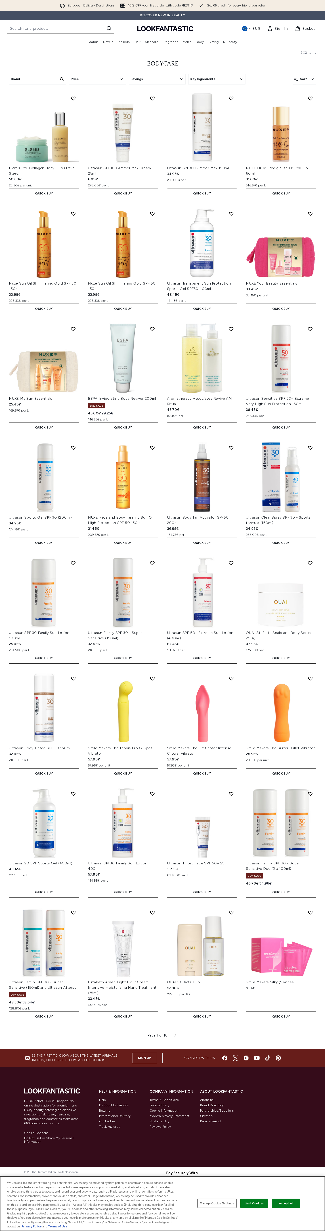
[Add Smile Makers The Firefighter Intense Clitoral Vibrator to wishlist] (231, 678)
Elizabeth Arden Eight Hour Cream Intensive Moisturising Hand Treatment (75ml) (122, 987)
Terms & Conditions (164, 1100)
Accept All (286, 1203)
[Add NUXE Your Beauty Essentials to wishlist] (310, 213)
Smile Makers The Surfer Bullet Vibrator (280, 748)
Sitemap (206, 1116)
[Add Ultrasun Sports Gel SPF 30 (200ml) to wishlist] (73, 447)
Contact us (107, 1121)
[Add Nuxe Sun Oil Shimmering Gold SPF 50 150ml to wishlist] (152, 213)
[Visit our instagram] (246, 1058)
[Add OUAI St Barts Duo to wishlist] (231, 912)
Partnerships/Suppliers (217, 1111)
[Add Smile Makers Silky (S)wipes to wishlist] (310, 912)
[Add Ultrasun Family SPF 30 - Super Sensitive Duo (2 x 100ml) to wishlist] (310, 793)
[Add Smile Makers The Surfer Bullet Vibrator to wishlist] (310, 678)
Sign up (144, 1058)
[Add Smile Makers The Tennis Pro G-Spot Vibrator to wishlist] (152, 678)
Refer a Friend (210, 1121)
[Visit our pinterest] (278, 1058)
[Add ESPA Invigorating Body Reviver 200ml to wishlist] (152, 329)
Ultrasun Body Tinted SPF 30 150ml (40, 748)
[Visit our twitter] (235, 1058)
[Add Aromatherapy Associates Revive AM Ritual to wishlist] (231, 329)
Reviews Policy (160, 1127)
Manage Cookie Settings (217, 1203)
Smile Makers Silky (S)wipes (270, 982)
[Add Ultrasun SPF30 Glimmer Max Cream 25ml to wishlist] (152, 98)
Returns (104, 1111)
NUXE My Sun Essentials (30, 398)
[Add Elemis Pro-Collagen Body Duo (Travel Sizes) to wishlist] (73, 98)
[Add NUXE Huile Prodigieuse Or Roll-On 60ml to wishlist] (310, 98)
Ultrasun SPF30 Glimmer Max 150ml (198, 168)
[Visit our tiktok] (267, 1058)
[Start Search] (109, 28)
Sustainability (160, 1121)
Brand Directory (212, 1105)
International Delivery (114, 1116)
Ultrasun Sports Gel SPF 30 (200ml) (40, 517)
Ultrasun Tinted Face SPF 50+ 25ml (198, 863)
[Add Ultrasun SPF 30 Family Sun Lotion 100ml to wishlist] (73, 563)
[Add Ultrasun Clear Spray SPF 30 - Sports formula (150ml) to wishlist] (310, 447)
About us (207, 1100)
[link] (278, 28)
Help (102, 1100)
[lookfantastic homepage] (165, 28)
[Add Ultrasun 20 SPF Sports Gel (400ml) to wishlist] (73, 793)
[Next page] (175, 1035)
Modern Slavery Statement (170, 1116)
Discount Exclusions (114, 1105)
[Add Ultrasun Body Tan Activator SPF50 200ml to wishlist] (231, 447)
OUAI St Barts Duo (183, 982)
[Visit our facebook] (224, 1058)
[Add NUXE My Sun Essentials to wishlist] (73, 329)
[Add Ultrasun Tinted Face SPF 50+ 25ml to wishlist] (231, 793)
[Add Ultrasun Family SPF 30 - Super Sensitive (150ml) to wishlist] (152, 563)
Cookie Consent (36, 1133)
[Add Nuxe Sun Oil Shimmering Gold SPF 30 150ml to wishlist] (73, 213)
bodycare (162, 64)
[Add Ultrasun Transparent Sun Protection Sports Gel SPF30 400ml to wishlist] (231, 213)
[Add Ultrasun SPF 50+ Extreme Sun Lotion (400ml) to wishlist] (231, 563)
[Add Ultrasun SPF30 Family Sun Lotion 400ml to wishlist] (152, 793)
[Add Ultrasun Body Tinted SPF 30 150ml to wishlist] (73, 678)
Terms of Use (57, 1226)
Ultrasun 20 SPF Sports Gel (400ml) (40, 863)
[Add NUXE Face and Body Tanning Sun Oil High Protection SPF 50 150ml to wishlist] (152, 447)
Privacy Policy (160, 1105)
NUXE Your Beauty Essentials (271, 283)
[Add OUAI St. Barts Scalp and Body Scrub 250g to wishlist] (310, 563)
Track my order (110, 1127)
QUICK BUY (44, 193)
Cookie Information (164, 1111)
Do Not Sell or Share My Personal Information (48, 1140)
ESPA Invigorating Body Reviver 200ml (122, 398)
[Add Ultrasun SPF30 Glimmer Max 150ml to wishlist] (231, 98)
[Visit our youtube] (257, 1058)
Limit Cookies (254, 1203)
